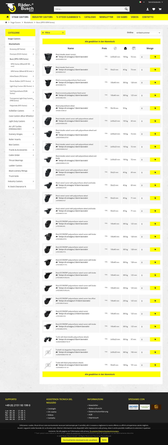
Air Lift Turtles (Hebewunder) (15, 127)
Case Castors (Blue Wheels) (21, 116)
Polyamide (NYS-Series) (18, 105)
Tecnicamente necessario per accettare (80, 440)
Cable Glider (14, 155)
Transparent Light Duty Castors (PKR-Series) (21, 99)
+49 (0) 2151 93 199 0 (17, 405)
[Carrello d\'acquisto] (160, 9)
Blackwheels (14, 44)
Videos (134, 16)
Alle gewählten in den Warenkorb (100, 41)
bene (104, 440)
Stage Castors (14, 38)
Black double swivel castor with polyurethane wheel (74, 119)
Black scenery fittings (18, 171)
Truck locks (14, 176)
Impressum (94, 417)
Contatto (147, 16)
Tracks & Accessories (18, 150)
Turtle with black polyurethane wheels (69, 363)
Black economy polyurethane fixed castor (71, 80)
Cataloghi (90, 16)
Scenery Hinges (15, 134)
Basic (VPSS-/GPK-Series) (19, 59)
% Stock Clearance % (17, 186)
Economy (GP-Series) (17, 49)
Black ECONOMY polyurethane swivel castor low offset (75, 298)
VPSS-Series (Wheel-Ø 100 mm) (20, 65)
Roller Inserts (15, 139)
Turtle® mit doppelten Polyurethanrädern (71, 350)
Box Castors (14, 144)
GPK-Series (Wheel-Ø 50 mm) (21, 71)
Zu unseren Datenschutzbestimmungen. (104, 431)
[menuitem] (154, 2)
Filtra (47, 32)
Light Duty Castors (17, 121)
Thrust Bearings (16, 160)
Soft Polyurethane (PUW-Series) (19, 92)
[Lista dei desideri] (154, 9)
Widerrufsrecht (95, 408)
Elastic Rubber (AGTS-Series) (20, 81)
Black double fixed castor (65, 67)
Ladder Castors (15, 165)
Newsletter (106, 16)
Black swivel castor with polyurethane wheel (72, 170)
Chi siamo (122, 16)
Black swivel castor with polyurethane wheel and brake (76, 183)
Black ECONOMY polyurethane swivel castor (72, 221)
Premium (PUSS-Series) (18, 54)
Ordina (130, 32)
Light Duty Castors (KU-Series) (21, 86)
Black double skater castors (66, 54)
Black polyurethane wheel (65, 106)
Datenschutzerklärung (98, 411)
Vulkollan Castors (16, 110)
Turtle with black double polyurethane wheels (72, 337)
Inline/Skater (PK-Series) (18, 76)
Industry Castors (15, 181)
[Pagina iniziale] (7, 17)
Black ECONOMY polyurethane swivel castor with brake (76, 234)
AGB (90, 414)
